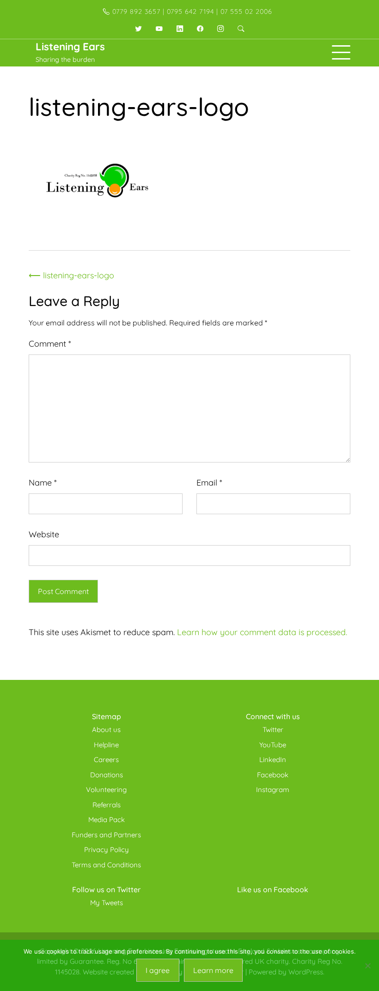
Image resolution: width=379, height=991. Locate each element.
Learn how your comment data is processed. (262, 632)
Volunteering (106, 789)
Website (44, 534)
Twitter (273, 729)
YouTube (272, 744)
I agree (158, 970)
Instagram (272, 789)
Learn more (213, 970)
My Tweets (106, 902)
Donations (106, 774)
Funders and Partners (106, 834)
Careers (106, 759)
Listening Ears (70, 46)
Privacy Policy (106, 849)
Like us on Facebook (272, 889)
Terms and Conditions (106, 864)
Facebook (272, 774)
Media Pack (106, 819)
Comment (50, 343)
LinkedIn (272, 759)
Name (43, 482)
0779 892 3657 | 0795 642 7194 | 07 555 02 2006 (191, 11)
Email (209, 482)
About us (106, 729)
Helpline (106, 744)
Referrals (106, 804)
